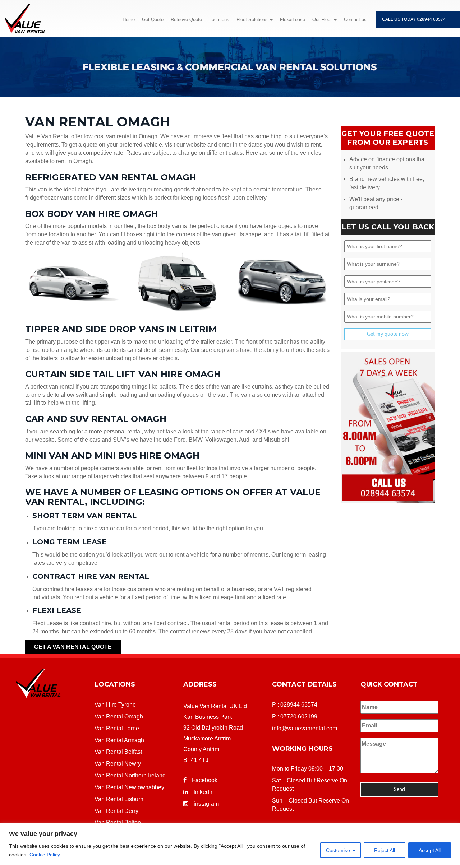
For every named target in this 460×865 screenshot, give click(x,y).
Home (129, 19)
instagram (206, 804)
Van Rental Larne (117, 728)
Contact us (355, 19)
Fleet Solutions (252, 19)
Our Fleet (322, 19)
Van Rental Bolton (118, 822)
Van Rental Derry (116, 811)
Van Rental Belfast (118, 752)
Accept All (430, 850)
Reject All (384, 850)
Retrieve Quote (186, 19)
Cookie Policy (44, 854)
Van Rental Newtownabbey (129, 787)
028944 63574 (298, 705)
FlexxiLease (292, 19)
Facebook (204, 780)
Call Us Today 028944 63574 (414, 19)
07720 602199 (298, 716)
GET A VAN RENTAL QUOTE (73, 647)
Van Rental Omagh (119, 716)
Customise (338, 850)
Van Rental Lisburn (119, 799)
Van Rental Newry (118, 764)
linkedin (204, 792)
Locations (219, 19)
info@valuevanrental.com (304, 728)
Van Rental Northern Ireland (130, 775)
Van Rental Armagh (119, 740)
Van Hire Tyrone (115, 705)
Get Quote (153, 19)
